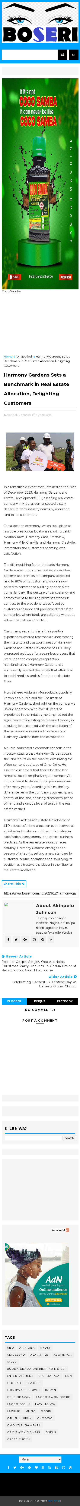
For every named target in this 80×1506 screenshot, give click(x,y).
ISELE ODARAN (19, 1397)
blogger (14, 1001)
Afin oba (27, 1347)
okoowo (45, 1418)
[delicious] (70, 1468)
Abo (10, 1347)
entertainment (20, 1375)
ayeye (12, 1361)
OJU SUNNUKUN (19, 1418)
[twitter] (14, 1468)
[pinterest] (29, 1468)
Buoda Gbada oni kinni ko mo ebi (36, 1368)
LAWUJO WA (45, 1404)
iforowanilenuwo (23, 1390)
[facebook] (8, 1468)
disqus (39, 1001)
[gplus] (22, 1468)
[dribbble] (43, 1468)
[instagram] (63, 1468)
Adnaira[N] (58, 1230)
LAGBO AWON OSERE (53, 1397)
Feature (33, 1382)
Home (8, 356)
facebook (65, 1001)
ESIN (68, 1375)
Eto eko (14, 1382)
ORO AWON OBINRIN (23, 1432)
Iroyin (50, 1390)
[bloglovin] (36, 1468)
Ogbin (46, 1411)
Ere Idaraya (49, 1375)
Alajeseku (16, 1354)
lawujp (13, 1411)
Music (31, 1411)
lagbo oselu (18, 1404)
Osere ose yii (18, 1439)
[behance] (56, 1468)
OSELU (51, 1432)
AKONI (45, 1347)
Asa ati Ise (39, 1354)
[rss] (49, 1468)
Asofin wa (63, 1354)
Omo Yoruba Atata (24, 1425)
